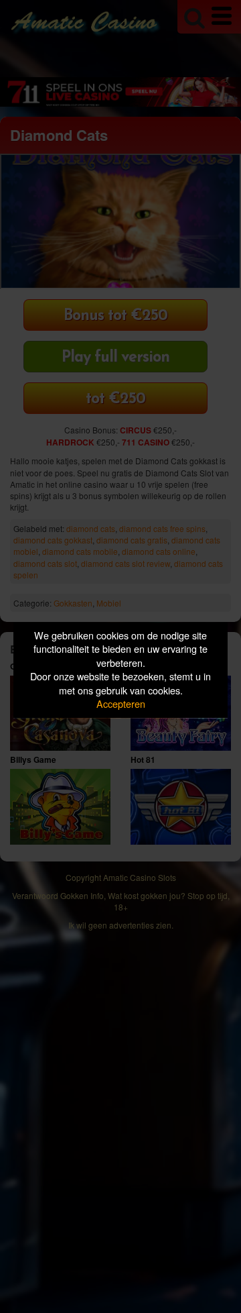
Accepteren (120, 704)
